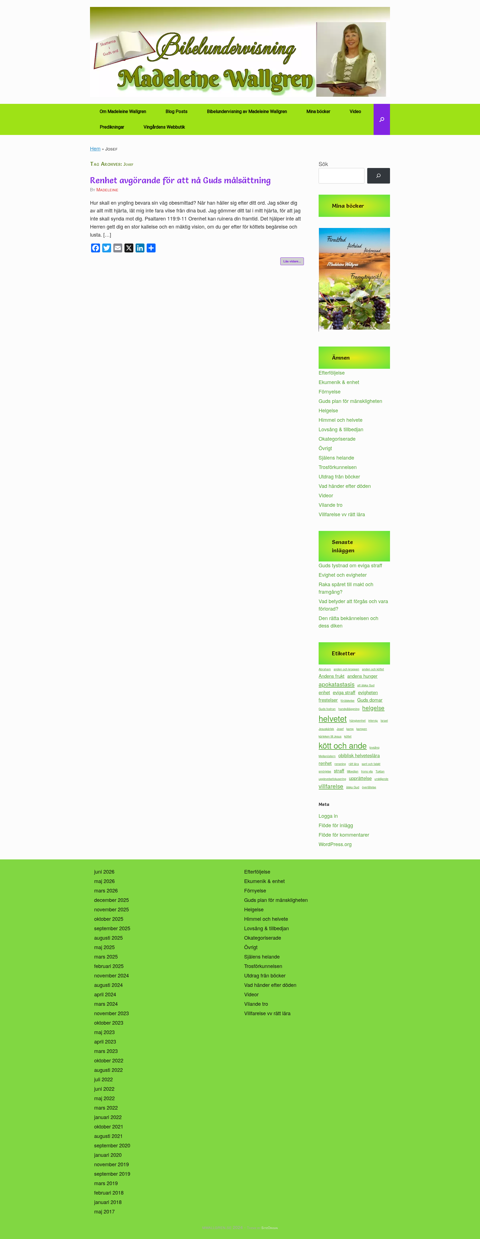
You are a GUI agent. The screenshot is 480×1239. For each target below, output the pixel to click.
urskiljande (381, 779)
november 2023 (111, 1013)
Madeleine (107, 189)
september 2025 (112, 928)
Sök (323, 164)
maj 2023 (104, 1031)
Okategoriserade (337, 438)
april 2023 (105, 1041)
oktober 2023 (108, 1022)
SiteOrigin (269, 1227)
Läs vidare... (292, 261)
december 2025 (111, 899)
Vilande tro (330, 504)
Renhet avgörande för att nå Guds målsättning (180, 180)
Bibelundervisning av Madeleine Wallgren (247, 111)
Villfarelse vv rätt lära (342, 514)
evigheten (368, 692)
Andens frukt (331, 676)
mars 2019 (106, 1183)
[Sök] (378, 176)
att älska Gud (365, 685)
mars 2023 (106, 1050)
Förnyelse (330, 391)
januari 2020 (108, 1154)
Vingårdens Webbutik (164, 127)
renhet (325, 763)
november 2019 (111, 1164)
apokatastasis (336, 684)
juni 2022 (104, 1088)
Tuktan (380, 771)
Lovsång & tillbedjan (341, 429)
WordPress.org (335, 843)
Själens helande (336, 457)
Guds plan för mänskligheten (350, 400)
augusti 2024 (108, 984)
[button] (382, 119)
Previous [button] (325, 280)
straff (339, 770)
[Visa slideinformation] (354, 279)
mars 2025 (106, 956)
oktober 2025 (108, 918)
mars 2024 (106, 1003)
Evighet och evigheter (343, 574)
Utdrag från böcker (339, 476)
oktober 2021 (108, 1126)
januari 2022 (108, 1116)
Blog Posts (177, 111)
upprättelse (360, 778)
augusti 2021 (108, 1135)
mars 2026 (106, 890)
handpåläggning (348, 709)
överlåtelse (369, 787)
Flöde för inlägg (336, 825)
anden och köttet (373, 669)
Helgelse (328, 410)
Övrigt (325, 448)
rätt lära (354, 764)
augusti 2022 (108, 1069)
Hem (95, 148)
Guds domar (369, 699)
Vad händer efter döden (345, 485)
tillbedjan (352, 771)
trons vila (367, 771)
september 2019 (112, 1173)
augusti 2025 (108, 937)
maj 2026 (104, 880)
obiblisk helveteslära (359, 755)
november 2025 (111, 909)
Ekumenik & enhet (339, 381)
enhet (324, 692)
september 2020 (112, 1145)
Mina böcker (318, 111)
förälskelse (347, 700)
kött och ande (343, 745)
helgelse (373, 707)
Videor (326, 495)
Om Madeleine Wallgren (123, 111)
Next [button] (383, 280)
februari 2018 (109, 1192)
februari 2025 (109, 965)
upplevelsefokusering (332, 779)
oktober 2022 (108, 1060)
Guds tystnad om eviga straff (350, 565)
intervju (373, 720)
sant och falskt (371, 764)
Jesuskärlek (326, 729)
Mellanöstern (327, 756)
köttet (347, 736)
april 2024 (105, 994)
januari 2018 (108, 1201)
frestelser (328, 699)
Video (355, 111)
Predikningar (112, 127)
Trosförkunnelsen (338, 466)
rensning (340, 764)
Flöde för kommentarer (344, 834)
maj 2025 (104, 946)
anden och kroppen (346, 669)
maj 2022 (104, 1098)
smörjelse (325, 771)
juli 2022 (103, 1079)
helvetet (333, 718)
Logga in (328, 815)
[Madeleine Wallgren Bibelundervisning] (240, 52)
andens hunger (362, 676)
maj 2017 (104, 1211)
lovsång (374, 747)
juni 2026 (104, 871)
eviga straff (344, 692)
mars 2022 (106, 1107)
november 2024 (111, 975)
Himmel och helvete (340, 419)
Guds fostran (327, 709)
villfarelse (331, 786)
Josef (340, 729)
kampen (361, 729)
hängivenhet (357, 720)
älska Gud (352, 787)
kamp (350, 729)
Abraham (325, 669)
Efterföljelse (332, 372)
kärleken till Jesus (330, 736)
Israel (384, 720)
